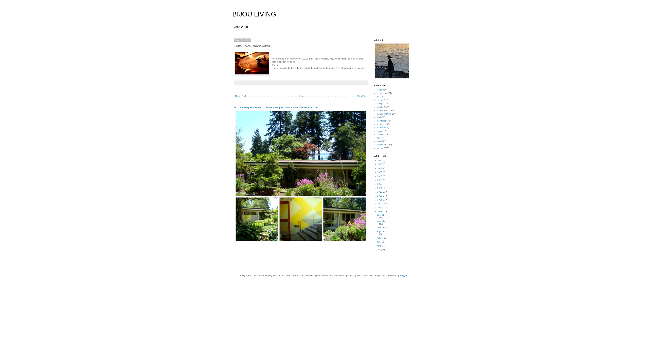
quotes (380, 134)
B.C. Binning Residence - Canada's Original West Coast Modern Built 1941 (276, 107)
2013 (380, 192)
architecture (382, 93)
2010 (380, 204)
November (381, 221)
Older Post (361, 96)
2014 (380, 188)
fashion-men (382, 110)
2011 (380, 200)
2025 (380, 164)
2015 (380, 184)
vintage (380, 148)
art (378, 97)
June (379, 246)
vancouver (381, 145)
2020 (380, 172)
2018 (380, 176)
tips (378, 138)
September (382, 231)
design (380, 104)
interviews (381, 127)
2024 (380, 168)
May (379, 250)
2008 (380, 211)
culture (380, 100)
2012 (380, 196)
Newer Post (240, 96)
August (380, 238)
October (380, 228)
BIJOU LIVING (254, 14)
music (379, 131)
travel (379, 141)
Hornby (380, 90)
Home (301, 96)
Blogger (403, 275)
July (379, 242)
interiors (380, 124)
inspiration (381, 121)
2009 (380, 208)
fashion (380, 107)
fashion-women (384, 114)
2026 (380, 160)
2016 (380, 180)
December (381, 215)
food (379, 117)
